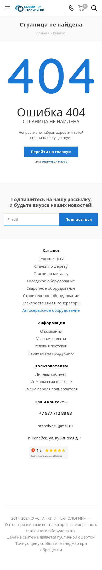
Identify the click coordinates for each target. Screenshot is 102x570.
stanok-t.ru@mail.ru (55, 425)
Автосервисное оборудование (51, 310)
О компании (51, 331)
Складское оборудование (51, 280)
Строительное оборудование (51, 295)
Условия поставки (51, 345)
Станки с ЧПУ (51, 258)
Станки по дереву (51, 266)
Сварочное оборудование (51, 288)
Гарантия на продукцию (51, 353)
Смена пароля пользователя (51, 388)
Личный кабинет (51, 374)
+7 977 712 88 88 (55, 413)
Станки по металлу (51, 273)
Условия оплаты (51, 338)
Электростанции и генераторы (51, 302)
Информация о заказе (51, 381)
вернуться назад (54, 161)
